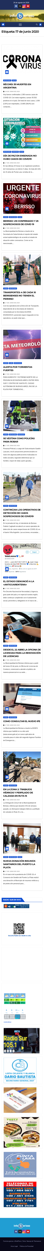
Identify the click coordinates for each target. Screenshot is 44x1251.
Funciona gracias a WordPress (12, 1241)
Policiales (21, 434)
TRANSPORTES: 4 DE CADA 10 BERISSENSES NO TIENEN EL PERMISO (19, 295)
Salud (14, 80)
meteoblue (7, 1022)
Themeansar (37, 1241)
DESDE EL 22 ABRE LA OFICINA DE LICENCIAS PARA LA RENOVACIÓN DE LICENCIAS (22, 653)
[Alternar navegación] (20, 24)
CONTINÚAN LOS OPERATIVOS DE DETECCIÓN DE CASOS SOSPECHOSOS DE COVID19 (22, 513)
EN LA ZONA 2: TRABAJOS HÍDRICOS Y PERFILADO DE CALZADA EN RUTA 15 (18, 792)
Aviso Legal (14, 1246)
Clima (11, 363)
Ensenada (15, 151)
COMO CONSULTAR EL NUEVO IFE (21, 721)
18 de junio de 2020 (12, 91)
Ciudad (6, 217)
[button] (37, 24)
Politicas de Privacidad (26, 1246)
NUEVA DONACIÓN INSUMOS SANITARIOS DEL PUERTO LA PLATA (19, 864)
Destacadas (7, 80)
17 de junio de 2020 (12, 163)
